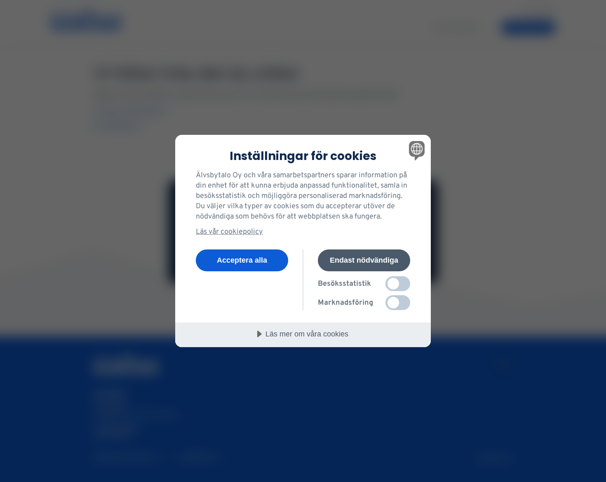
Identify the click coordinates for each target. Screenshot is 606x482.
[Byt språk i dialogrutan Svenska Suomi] (415, 150)
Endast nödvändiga (364, 260)
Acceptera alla (242, 260)
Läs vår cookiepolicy (229, 232)
